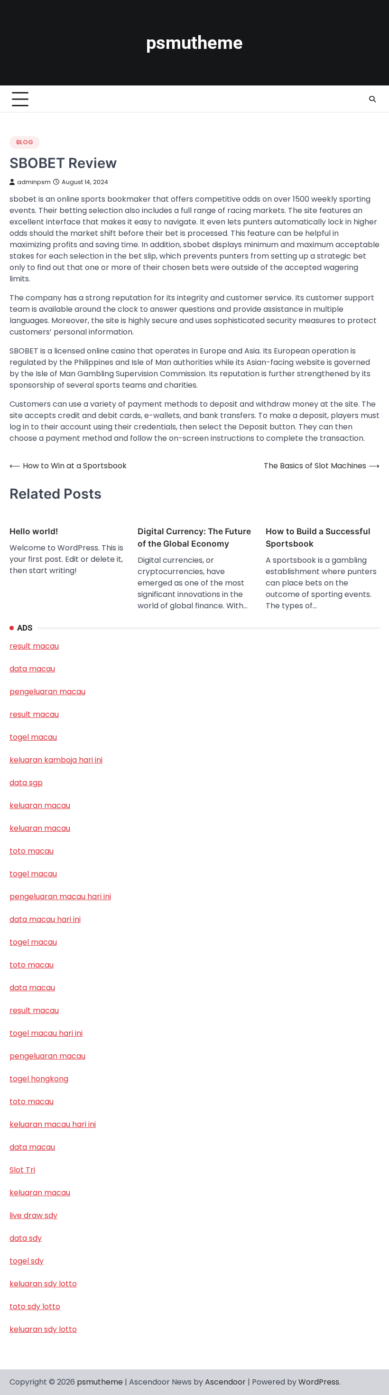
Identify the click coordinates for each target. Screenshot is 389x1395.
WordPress (318, 1381)
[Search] (372, 99)
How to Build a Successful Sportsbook (318, 537)
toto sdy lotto (34, 1306)
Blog (24, 142)
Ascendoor (225, 1381)
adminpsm (34, 182)
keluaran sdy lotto (43, 1329)
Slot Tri (22, 1169)
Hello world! (33, 531)
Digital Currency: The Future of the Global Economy (194, 537)
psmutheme (194, 42)
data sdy (25, 1238)
